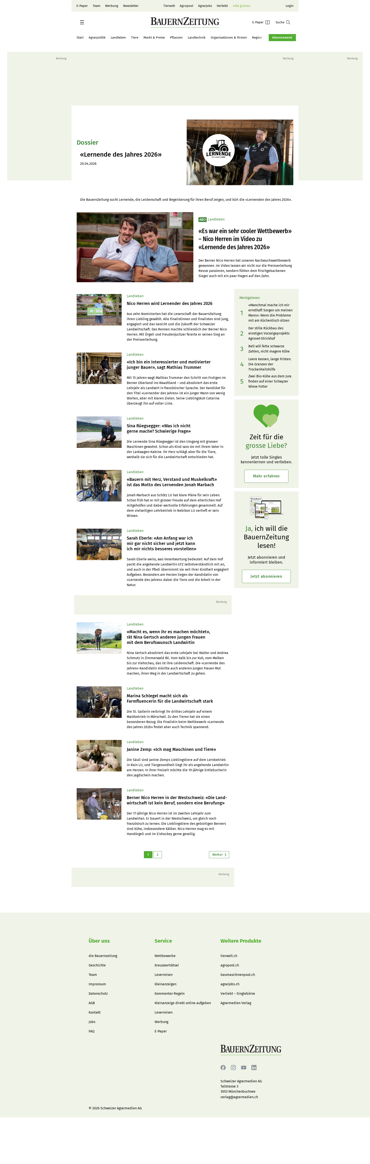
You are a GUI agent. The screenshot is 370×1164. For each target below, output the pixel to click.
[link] (178, 303)
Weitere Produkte (241, 941)
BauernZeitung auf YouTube (243, 1067)
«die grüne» (241, 6)
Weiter (217, 854)
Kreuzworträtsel (167, 965)
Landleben (118, 37)
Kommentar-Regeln (170, 994)
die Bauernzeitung (103, 956)
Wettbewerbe (165, 956)
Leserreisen (164, 975)
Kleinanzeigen (165, 984)
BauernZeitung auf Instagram (233, 1067)
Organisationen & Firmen (229, 37)
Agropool (186, 6)
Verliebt (222, 6)
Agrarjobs (205, 6)
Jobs (92, 1022)
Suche (280, 22)
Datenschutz (98, 994)
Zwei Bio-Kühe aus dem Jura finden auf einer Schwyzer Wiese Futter (269, 381)
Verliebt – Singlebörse (238, 994)
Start (80, 37)
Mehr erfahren (266, 476)
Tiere (134, 37)
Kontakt (95, 1012)
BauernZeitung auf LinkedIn (254, 1067)
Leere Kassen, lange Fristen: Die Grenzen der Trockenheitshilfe (269, 364)
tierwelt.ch (229, 956)
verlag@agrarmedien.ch (239, 1097)
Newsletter (131, 6)
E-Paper (82, 6)
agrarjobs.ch (230, 984)
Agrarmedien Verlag (236, 1003)
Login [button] (290, 6)
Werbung (111, 6)
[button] (82, 22)
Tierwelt (169, 6)
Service (163, 941)
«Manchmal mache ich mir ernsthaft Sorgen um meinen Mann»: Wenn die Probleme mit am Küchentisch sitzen (270, 312)
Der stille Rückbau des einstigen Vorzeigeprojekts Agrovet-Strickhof (268, 333)
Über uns (99, 941)
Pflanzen (176, 37)
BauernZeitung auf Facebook (223, 1067)
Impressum (97, 984)
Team (96, 6)
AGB (92, 1003)
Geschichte (97, 965)
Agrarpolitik (97, 37)
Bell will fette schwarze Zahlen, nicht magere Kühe (269, 348)
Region (257, 37)
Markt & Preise (154, 37)
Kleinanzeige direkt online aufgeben (183, 1003)
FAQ (91, 1031)
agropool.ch (230, 965)
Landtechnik (197, 37)
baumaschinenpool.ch (238, 975)
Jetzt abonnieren (266, 576)
